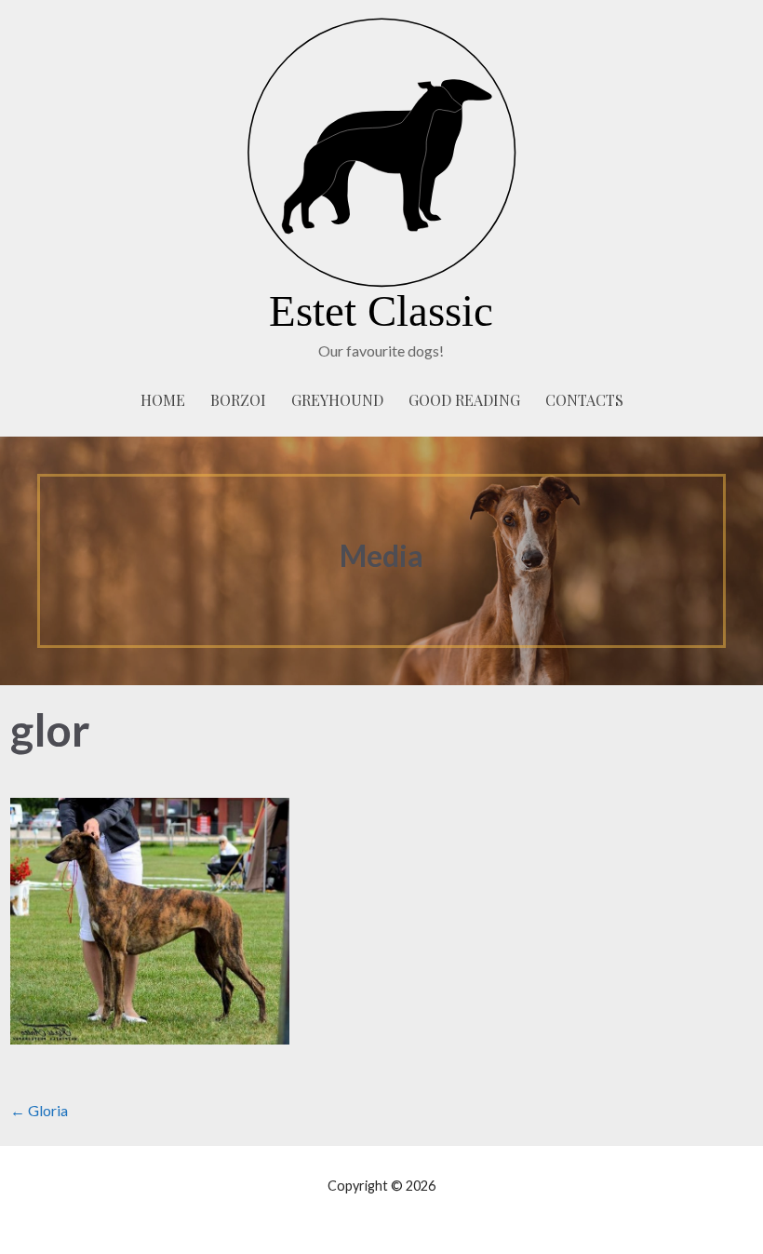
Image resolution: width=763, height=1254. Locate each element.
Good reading (464, 400)
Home (163, 400)
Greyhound (337, 400)
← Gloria (39, 1110)
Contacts (584, 400)
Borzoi (238, 400)
